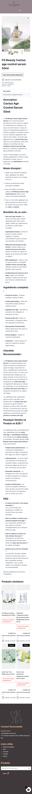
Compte (5, 751)
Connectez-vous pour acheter (9, 634)
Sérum (8, 85)
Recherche (29, 768)
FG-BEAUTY (11, 84)
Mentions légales (8, 747)
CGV (4, 749)
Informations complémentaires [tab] (13, 94)
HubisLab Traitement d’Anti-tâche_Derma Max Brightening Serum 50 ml (22, 617)
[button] (19, 10)
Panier (5, 756)
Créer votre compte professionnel (13, 74)
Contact (5, 754)
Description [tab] (7, 91)
